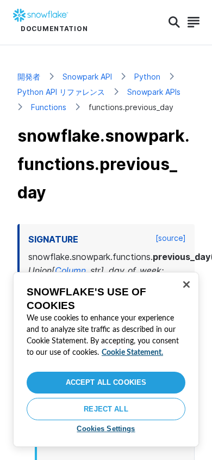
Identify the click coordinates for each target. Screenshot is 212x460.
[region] (106, 359)
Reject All (106, 409)
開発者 (28, 76)
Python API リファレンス (61, 91)
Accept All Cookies (106, 382)
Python (147, 76)
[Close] (186, 284)
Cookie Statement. (132, 352)
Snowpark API (87, 76)
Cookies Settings (106, 429)
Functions (48, 107)
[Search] (174, 22)
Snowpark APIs (153, 91)
